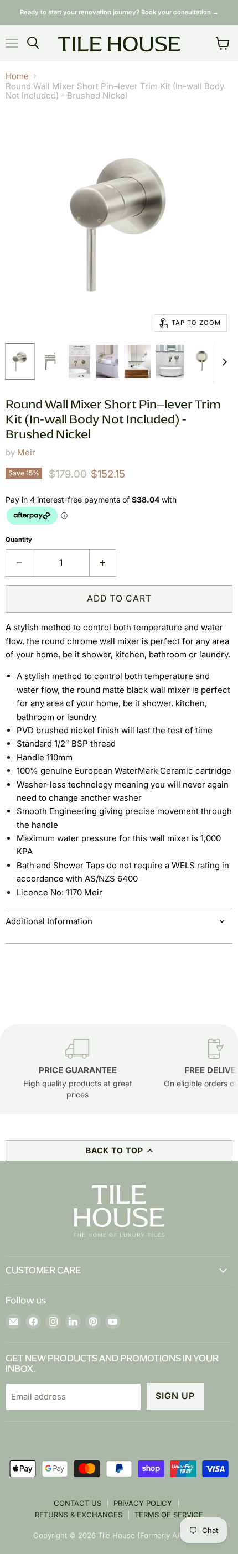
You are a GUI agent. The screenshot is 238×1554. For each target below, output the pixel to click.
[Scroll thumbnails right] (222, 361)
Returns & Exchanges (78, 1514)
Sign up (175, 1396)
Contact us (77, 1503)
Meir (26, 452)
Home (17, 76)
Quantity (19, 539)
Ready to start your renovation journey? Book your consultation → (119, 12)
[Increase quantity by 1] (103, 563)
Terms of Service (168, 1514)
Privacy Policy (142, 1503)
